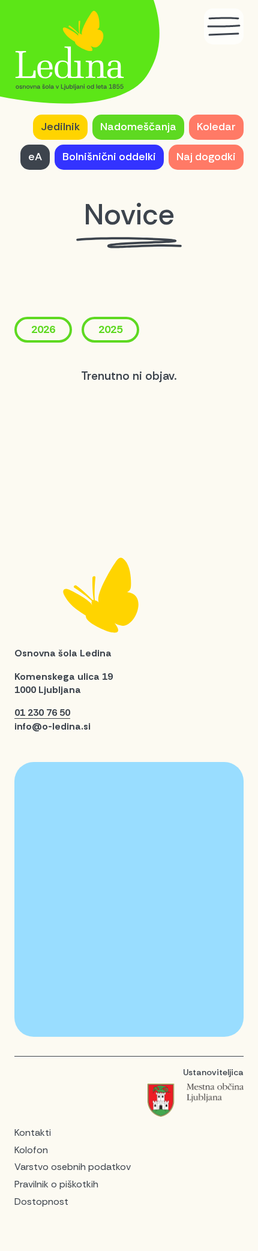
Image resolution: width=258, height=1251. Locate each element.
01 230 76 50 (42, 712)
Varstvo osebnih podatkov (72, 1166)
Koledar (216, 126)
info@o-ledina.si (52, 726)
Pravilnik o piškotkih (56, 1184)
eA (35, 156)
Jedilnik (60, 126)
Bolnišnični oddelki (109, 156)
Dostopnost (41, 1201)
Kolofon (31, 1150)
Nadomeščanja (138, 126)
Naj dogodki (206, 156)
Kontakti (32, 1132)
